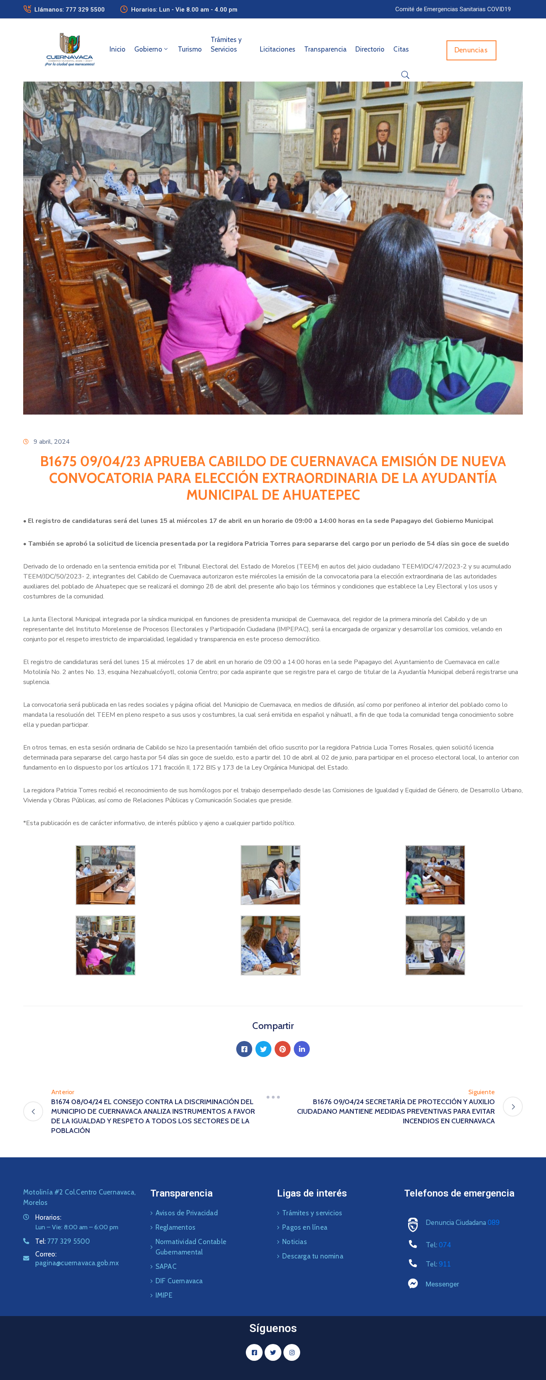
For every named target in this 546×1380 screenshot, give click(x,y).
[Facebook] (244, 1049)
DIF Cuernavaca (179, 1281)
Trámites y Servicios (226, 44)
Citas (401, 49)
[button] (453, 9)
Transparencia (325, 49)
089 (494, 1222)
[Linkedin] (302, 1049)
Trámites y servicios (312, 1213)
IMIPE (163, 1295)
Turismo (190, 49)
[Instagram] (291, 1352)
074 (445, 1245)
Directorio (370, 49)
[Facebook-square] (254, 1352)
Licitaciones (277, 49)
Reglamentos (175, 1227)
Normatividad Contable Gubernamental (190, 1247)
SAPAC (166, 1266)
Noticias (294, 1242)
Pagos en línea (304, 1227)
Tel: (62, 1241)
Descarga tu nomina (312, 1256)
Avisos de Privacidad (186, 1213)
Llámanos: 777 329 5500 (69, 9)
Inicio (118, 49)
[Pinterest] (283, 1049)
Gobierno (148, 49)
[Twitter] (263, 1049)
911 (445, 1264)
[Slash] (273, 1097)
